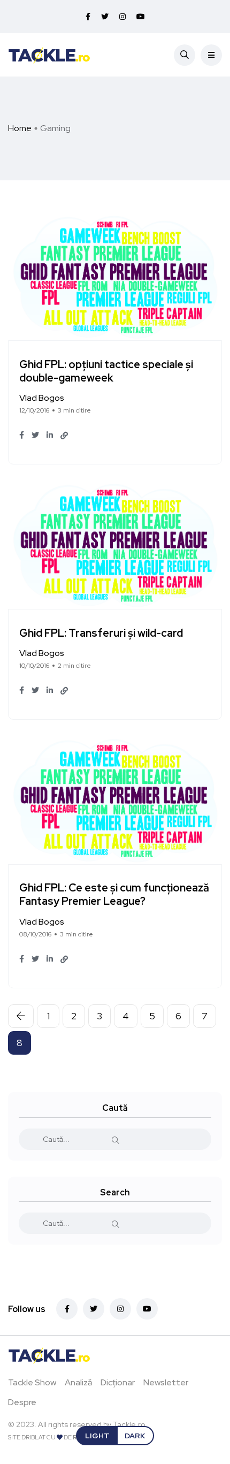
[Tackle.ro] (49, 54)
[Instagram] (120, 1309)
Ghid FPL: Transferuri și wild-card (101, 633)
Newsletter (165, 1382)
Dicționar (118, 1382)
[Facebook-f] (67, 1309)
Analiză (78, 1382)
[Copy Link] (64, 435)
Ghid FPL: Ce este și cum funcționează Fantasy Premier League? (114, 895)
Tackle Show (32, 1382)
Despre (22, 1402)
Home (20, 128)
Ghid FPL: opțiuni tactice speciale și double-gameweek (106, 371)
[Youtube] (147, 1309)
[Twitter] (93, 1309)
